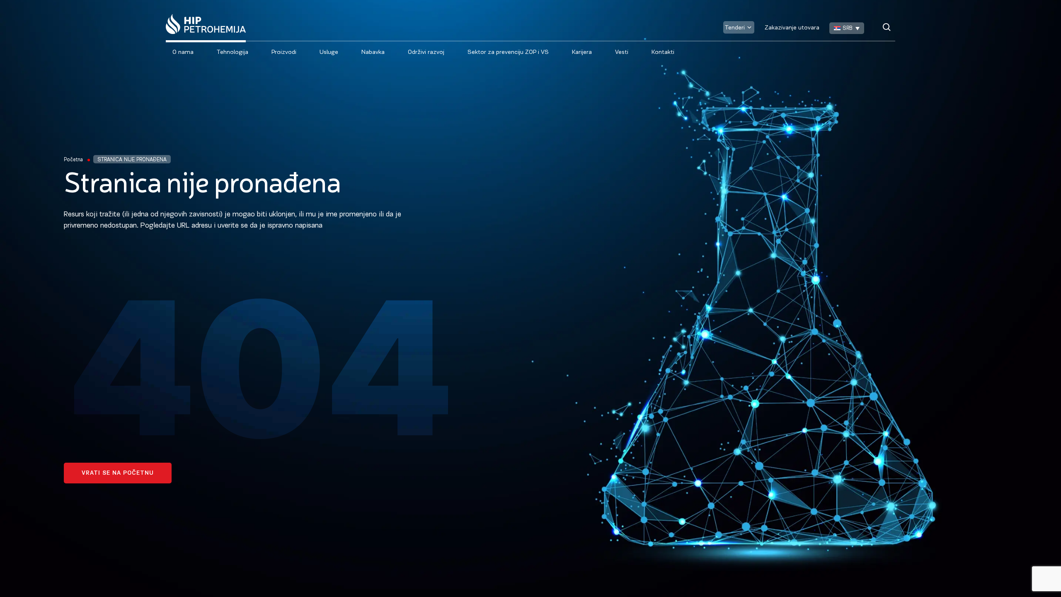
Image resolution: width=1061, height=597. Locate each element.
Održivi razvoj (426, 52)
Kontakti (663, 52)
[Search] (887, 27)
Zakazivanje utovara (792, 28)
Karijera (582, 52)
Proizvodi (283, 52)
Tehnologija (232, 52)
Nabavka (373, 52)
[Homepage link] (206, 24)
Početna (73, 160)
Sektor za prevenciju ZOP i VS (508, 52)
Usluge (329, 52)
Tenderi (735, 28)
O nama (183, 52)
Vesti (621, 52)
